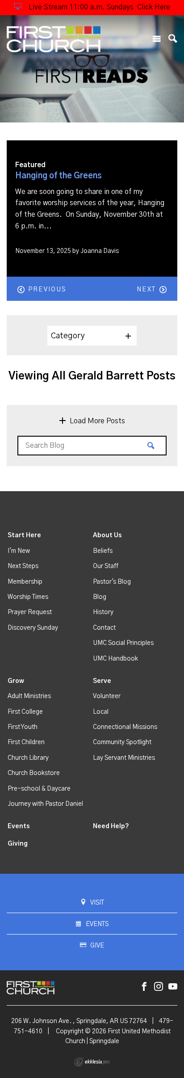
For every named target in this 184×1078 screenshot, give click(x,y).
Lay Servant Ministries (124, 758)
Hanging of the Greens (58, 176)
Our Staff (105, 566)
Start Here (24, 535)
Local (101, 712)
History (103, 612)
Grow (16, 681)
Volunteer (107, 696)
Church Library (28, 758)
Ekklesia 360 (92, 1061)
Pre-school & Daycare (39, 789)
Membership (25, 582)
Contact (104, 628)
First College (25, 712)
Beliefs (103, 551)
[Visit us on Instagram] (158, 987)
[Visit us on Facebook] (144, 987)
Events (19, 826)
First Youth (23, 727)
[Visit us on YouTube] (172, 987)
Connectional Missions (125, 727)
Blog (99, 597)
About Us (107, 535)
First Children (26, 742)
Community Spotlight (122, 742)
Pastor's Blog (112, 582)
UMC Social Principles (123, 643)
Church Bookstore (34, 773)
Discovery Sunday (33, 628)
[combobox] (92, 335)
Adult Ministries (29, 696)
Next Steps (23, 566)
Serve (102, 681)
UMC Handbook (115, 659)
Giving (18, 844)
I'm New (19, 551)
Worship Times (28, 597)
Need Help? (111, 826)
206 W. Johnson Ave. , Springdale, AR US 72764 (79, 1021)
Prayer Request (30, 612)
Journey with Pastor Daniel (45, 804)
